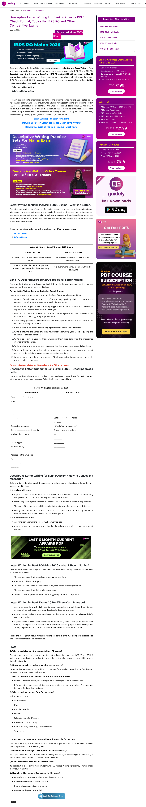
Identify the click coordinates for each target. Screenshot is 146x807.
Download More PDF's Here (68, 34)
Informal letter (20, 237)
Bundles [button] (108, 3)
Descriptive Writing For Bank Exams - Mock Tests (51, 126)
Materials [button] (97, 3)
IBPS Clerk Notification (110, 32)
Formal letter (20, 233)
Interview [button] (86, 3)
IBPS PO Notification (109, 43)
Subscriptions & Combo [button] (42, 3)
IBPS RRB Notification (109, 26)
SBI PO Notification (108, 37)
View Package (116, 91)
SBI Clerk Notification (109, 49)
